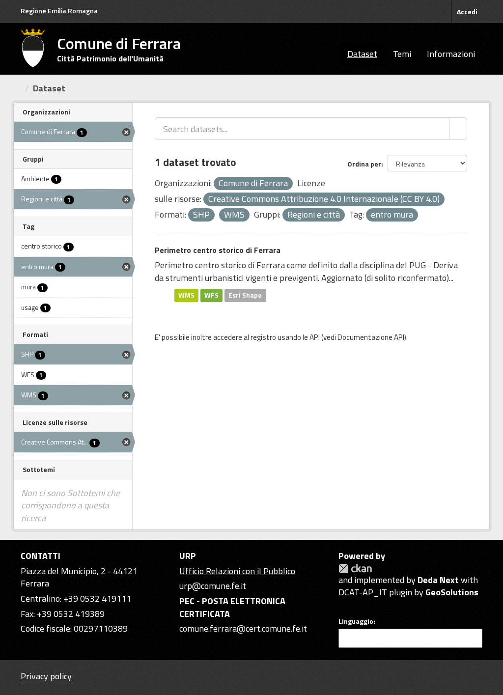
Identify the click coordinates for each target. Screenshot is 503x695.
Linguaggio (355, 621)
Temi (402, 53)
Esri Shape (245, 295)
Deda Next (438, 579)
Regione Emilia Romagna (59, 10)
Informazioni (451, 53)
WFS (211, 295)
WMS (186, 295)
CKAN (355, 568)
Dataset (362, 53)
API (314, 337)
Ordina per (364, 164)
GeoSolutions (451, 592)
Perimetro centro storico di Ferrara (217, 250)
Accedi (467, 11)
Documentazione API (370, 337)
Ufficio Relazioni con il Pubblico (237, 571)
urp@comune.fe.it (212, 585)
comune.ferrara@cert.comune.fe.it (243, 628)
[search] (458, 128)
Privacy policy (46, 676)
